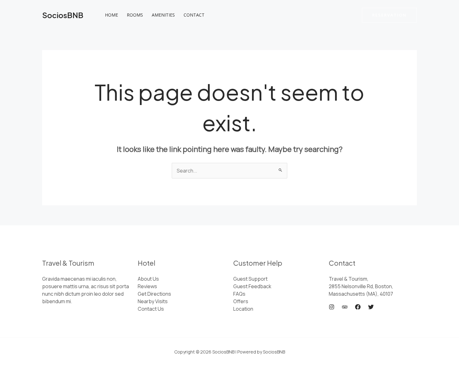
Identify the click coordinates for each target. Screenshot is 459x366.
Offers (240, 301)
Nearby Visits (153, 301)
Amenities (163, 15)
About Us (148, 278)
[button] (389, 15)
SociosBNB (62, 15)
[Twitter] (371, 307)
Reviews (147, 286)
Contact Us (151, 308)
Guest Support (250, 278)
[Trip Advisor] (345, 307)
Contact (194, 15)
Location (243, 308)
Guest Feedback (252, 286)
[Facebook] (358, 307)
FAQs (239, 293)
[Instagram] (331, 307)
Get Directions (154, 293)
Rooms (135, 15)
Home (111, 15)
